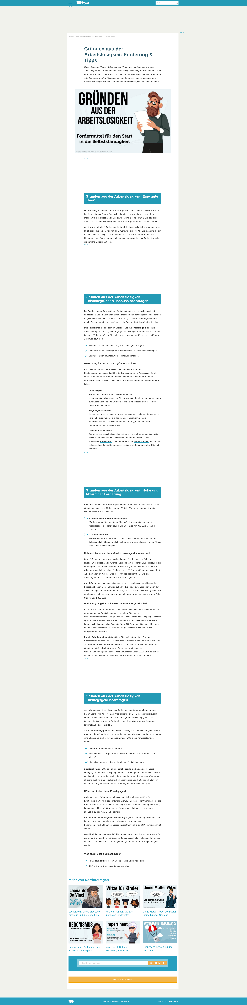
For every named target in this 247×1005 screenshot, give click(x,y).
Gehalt (94, 628)
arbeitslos (129, 804)
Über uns (106, 1001)
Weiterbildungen (141, 441)
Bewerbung (123, 231)
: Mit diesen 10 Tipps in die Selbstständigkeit (116, 861)
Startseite (71, 36)
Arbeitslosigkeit (128, 221)
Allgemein (79, 36)
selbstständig (106, 218)
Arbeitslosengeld (137, 328)
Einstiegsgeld (140, 717)
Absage (141, 231)
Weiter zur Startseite (122, 980)
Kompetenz (135, 772)
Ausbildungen (106, 441)
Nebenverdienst (139, 594)
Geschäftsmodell (101, 402)
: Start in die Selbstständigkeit (109, 866)
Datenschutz (125, 1001)
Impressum (115, 1001)
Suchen (155, 963)
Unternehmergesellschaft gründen (104, 617)
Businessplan (111, 398)
